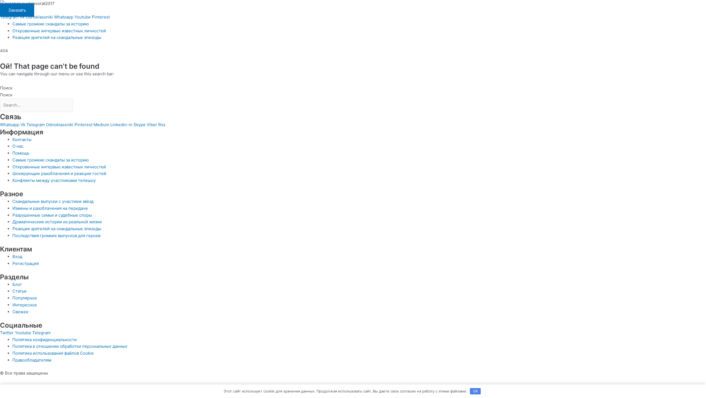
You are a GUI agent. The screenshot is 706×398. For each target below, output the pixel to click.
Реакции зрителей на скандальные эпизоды (56, 37)
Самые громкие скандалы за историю (50, 23)
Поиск (6, 88)
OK (475, 391)
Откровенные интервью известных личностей (59, 30)
